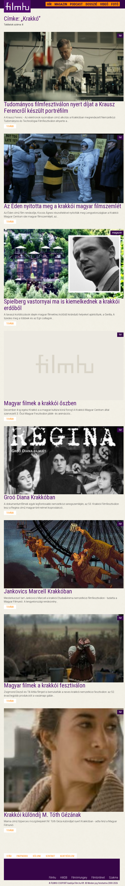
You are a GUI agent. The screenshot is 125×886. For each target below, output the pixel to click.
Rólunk (37, 856)
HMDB (63, 877)
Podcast (76, 4)
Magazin (61, 4)
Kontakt (50, 856)
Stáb (9, 856)
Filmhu (52, 877)
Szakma (113, 877)
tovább (10, 126)
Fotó (114, 4)
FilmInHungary (79, 877)
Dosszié (91, 4)
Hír (49, 4)
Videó (104, 4)
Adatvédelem (67, 856)
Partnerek (22, 856)
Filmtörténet (98, 877)
